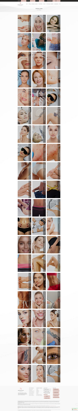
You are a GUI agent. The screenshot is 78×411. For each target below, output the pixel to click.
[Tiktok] (51, 0)
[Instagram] (50, 0)
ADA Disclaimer (41, 410)
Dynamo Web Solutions (48, 410)
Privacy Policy (37, 410)
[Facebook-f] (49, 0)
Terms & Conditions (34, 410)
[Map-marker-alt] (47, 0)
